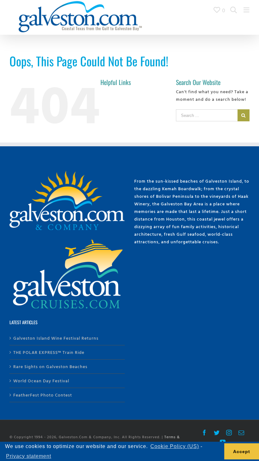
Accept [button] (241, 451)
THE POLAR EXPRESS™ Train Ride (48, 352)
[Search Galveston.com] (233, 10)
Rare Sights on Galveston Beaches (50, 366)
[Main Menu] (247, 10)
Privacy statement (28, 456)
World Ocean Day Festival (41, 380)
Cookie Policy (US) (174, 446)
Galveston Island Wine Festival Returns (56, 338)
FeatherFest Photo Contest (42, 394)
